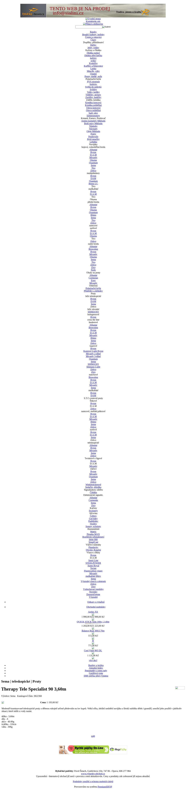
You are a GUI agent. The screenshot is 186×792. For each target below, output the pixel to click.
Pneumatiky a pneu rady (96, 670)
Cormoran (93, 278)
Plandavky (93, 547)
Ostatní (93, 74)
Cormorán (93, 500)
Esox (93, 280)
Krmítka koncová (93, 102)
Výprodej (93, 597)
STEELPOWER (93, 563)
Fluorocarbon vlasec (93, 571)
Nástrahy (93, 126)
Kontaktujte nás (93, 21)
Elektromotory (93, 115)
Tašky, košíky (93, 92)
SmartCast (93, 542)
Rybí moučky (93, 139)
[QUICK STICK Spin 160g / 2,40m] (93, 624)
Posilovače (93, 136)
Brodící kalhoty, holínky (93, 34)
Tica (93, 168)
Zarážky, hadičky (93, 97)
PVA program (93, 81)
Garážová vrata (96, 673)
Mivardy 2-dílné (93, 353)
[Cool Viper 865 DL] (93, 653)
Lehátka (93, 142)
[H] (93, 643)
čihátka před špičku (93, 55)
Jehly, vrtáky (93, 47)
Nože (93, 270)
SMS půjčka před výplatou (96, 676)
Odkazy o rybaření (95, 602)
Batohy (93, 32)
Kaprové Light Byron (93, 351)
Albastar (93, 149)
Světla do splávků (93, 87)
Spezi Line (93, 560)
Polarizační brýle (93, 288)
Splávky (93, 84)
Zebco (93, 170)
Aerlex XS (93, 612)
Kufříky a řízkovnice (93, 66)
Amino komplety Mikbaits (93, 121)
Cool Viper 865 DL (93, 650)
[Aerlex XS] (93, 615)
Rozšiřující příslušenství (93, 537)
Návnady (93, 128)
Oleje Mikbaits (93, 131)
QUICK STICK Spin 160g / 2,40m (93, 621)
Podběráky (93, 521)
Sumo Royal (93, 565)
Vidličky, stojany (93, 94)
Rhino (93, 215)
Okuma (93, 160)
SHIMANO (93, 312)
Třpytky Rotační (93, 550)
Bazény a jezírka (96, 665)
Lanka (93, 68)
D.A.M (93, 155)
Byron (93, 152)
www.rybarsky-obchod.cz (93, 773)
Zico (93, 267)
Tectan (93, 568)
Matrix (93, 531)
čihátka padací (93, 53)
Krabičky (93, 63)
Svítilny (93, 89)
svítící (93, 60)
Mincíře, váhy (93, 71)
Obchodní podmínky (95, 607)
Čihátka (93, 492)
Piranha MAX (93, 534)
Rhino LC (93, 183)
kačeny (93, 58)
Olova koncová (93, 108)
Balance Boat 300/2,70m (93, 631)
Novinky (93, 592)
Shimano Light (93, 367)
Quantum (93, 162)
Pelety (93, 134)
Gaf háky (93, 518)
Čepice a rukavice (93, 37)
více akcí (93, 660)
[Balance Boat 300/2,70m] (93, 633)
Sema (93, 165)
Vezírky (93, 524)
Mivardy (93, 157)
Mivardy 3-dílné (93, 356)
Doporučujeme (93, 594)
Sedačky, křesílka (93, 487)
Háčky (93, 45)
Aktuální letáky (96, 668)
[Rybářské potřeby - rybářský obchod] (93, 16)
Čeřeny (93, 516)
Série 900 (93, 539)
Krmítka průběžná (93, 105)
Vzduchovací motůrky (93, 589)
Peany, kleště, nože (93, 76)
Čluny (93, 40)
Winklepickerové (93, 484)
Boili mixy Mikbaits (93, 123)
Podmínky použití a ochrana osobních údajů (93, 781)
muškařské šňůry (93, 576)
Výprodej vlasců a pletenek (93, 581)
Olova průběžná (93, 110)
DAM (93, 178)
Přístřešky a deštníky (93, 291)
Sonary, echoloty (93, 526)
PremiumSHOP (105, 786)
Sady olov (93, 113)
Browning (93, 249)
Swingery (93, 510)
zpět (93, 736)
